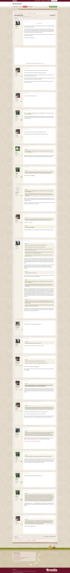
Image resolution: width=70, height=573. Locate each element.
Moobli (16, 116)
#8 (24, 186)
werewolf (17, 192)
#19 (24, 490)
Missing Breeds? (17, 556)
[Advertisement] (35, 55)
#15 (24, 402)
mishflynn (17, 327)
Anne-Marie (17, 362)
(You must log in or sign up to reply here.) (50, 536)
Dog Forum (43, 0)
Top (55, 542)
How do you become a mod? (19, 558)
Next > (21, 18)
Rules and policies (17, 559)
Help (51, 542)
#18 (24, 473)
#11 (24, 321)
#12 (24, 338)
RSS (56, 542)
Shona (16, 73)
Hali (16, 152)
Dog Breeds (48, 0)
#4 (24, 110)
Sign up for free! (41, 63)
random (17, 433)
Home (53, 542)
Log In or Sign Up (38, 0)
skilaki (26, 16)
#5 (24, 129)
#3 (24, 93)
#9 (24, 214)
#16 (24, 428)
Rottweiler (20, 16)
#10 (24, 240)
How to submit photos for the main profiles (21, 557)
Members (20, 9)
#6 (24, 146)
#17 (24, 452)
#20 (24, 516)
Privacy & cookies (21, 572)
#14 (24, 380)
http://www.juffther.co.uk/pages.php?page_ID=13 (32, 441)
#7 (24, 167)
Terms (17, 572)
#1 (24, 20)
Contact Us (49, 542)
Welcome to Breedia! (18, 554)
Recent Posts (15, 10)
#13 (24, 356)
